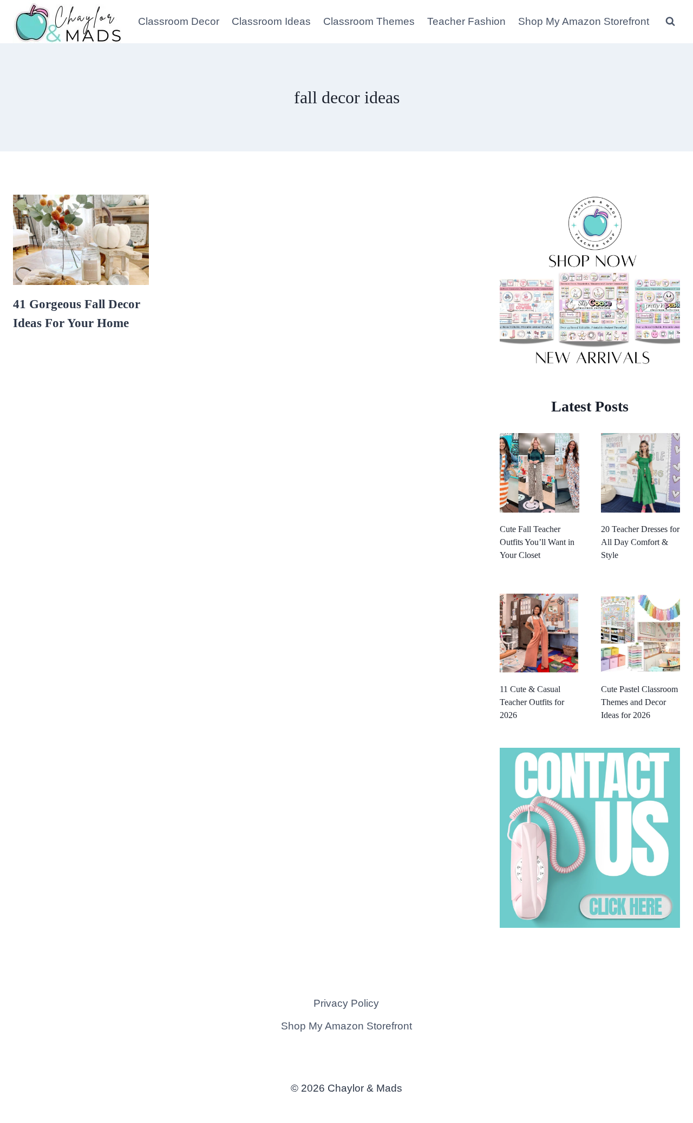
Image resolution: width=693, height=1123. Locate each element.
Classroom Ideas (271, 21)
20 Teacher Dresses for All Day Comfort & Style (640, 542)
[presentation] (81, 240)
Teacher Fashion (466, 21)
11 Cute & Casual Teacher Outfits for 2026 (532, 702)
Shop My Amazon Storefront (583, 21)
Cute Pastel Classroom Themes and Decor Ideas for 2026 (639, 702)
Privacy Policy (346, 1003)
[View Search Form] (670, 21)
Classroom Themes (369, 21)
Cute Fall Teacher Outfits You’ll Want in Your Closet (537, 542)
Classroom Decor (178, 21)
